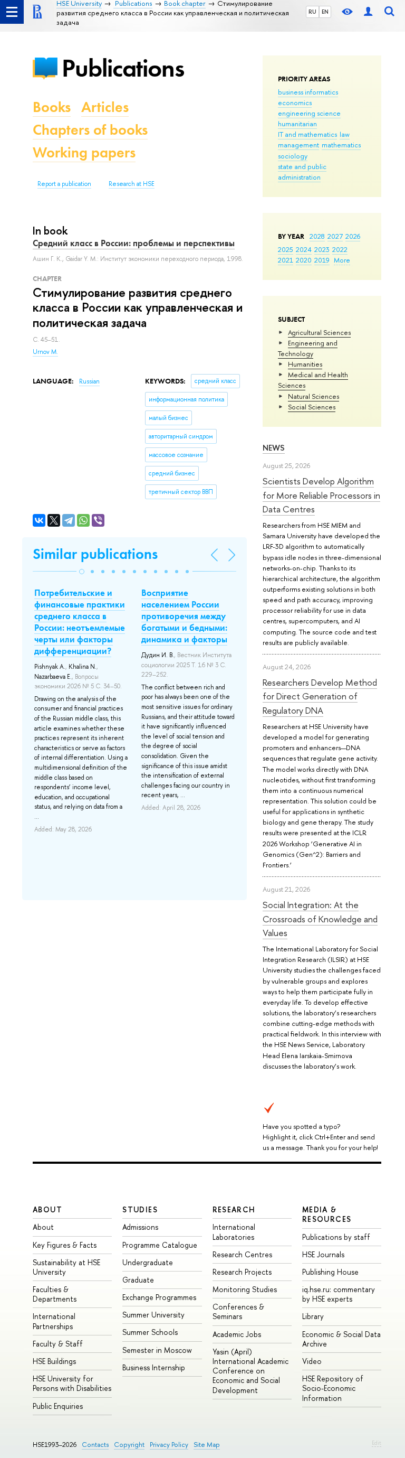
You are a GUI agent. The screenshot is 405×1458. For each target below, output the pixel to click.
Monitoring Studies (245, 1289)
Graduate (138, 1280)
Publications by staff (336, 1237)
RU (312, 11)
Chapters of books (90, 129)
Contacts (95, 1444)
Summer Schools (150, 1332)
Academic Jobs (237, 1334)
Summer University (153, 1315)
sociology (292, 156)
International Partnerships (54, 1321)
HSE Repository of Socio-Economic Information (332, 1388)
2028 (317, 236)
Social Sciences (311, 407)
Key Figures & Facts (65, 1245)
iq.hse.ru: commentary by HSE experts (338, 1294)
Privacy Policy (169, 1444)
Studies (140, 1209)
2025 (285, 249)
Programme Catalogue (159, 1245)
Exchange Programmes (159, 1297)
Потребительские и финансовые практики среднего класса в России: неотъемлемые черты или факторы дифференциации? (79, 622)
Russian (89, 381)
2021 (285, 260)
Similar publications (95, 554)
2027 (335, 236)
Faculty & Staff (58, 1344)
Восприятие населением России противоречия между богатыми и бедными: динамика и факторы (184, 616)
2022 (340, 249)
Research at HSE (132, 184)
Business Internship (153, 1367)
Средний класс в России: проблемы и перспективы (134, 243)
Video (312, 1361)
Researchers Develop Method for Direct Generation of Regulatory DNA (320, 696)
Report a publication (64, 184)
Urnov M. (45, 352)
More (342, 260)
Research (234, 1209)
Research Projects (242, 1272)
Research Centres (242, 1254)
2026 (352, 236)
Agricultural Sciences (319, 332)
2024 (304, 249)
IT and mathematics (307, 134)
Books (52, 107)
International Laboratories (234, 1231)
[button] (81, 571)
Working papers (84, 152)
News (274, 447)
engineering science (309, 113)
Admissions (140, 1227)
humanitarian (297, 123)
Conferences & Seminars (238, 1311)
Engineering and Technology (308, 348)
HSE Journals (323, 1254)
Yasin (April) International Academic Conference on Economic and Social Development (250, 1371)
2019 (322, 260)
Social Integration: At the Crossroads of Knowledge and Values (320, 919)
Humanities (305, 364)
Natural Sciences (313, 396)
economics (295, 102)
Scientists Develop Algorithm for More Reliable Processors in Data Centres (321, 495)
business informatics (308, 92)
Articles (105, 107)
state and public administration (302, 172)
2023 (322, 249)
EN (325, 11)
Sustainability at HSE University (66, 1267)
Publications (123, 68)
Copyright (129, 1444)
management (298, 144)
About (47, 1209)
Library (313, 1316)
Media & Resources (327, 1214)
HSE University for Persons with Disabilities (72, 1383)
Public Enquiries (58, 1406)
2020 (304, 260)
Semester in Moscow (157, 1350)
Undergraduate (147, 1262)
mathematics (341, 144)
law (345, 134)
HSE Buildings (54, 1361)
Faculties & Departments (54, 1294)
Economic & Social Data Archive (341, 1339)
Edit (376, 1442)
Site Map (207, 1444)
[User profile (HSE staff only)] (368, 12)
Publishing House (330, 1272)
